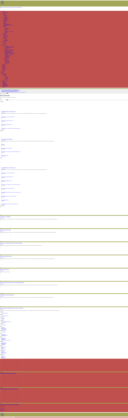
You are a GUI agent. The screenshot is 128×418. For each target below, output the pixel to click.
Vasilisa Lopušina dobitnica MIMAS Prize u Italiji (6, 124)
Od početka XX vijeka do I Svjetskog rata (9, 54)
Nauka (2, 44)
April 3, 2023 (1, 309)
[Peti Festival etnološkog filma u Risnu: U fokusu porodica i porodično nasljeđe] (2, 202)
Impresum (2, 3)
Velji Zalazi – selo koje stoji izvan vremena (6, 256)
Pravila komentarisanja (5, 85)
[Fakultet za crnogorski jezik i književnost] (6, 321)
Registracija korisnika (5, 86)
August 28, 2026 (3, 117)
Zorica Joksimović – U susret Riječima (5, 216)
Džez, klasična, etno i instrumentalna (9, 31)
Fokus (0, 157)
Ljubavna (6, 77)
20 (2, 409)
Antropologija (4, 64)
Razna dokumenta (7, 60)
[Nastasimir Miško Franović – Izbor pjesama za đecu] (6, 110)
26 (1, 410)
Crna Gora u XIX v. (6, 50)
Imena (3, 70)
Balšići (6, 48)
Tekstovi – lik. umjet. (6, 23)
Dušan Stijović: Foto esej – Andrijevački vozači (8, 373)
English (2, 1)
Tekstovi (5, 43)
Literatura (5, 14)
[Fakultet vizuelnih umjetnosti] (2, 356)
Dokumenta (5, 58)
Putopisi (6, 79)
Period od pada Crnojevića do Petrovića (9, 49)
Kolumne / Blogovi (6, 18)
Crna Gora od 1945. (7, 57)
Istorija (3, 45)
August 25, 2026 (3, 204)
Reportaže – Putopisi (5, 67)
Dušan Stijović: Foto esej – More (4, 155)
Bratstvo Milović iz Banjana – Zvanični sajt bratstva (6, 148)
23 (4, 409)
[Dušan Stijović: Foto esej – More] (2, 154)
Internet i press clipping (5, 84)
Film (4, 34)
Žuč (5, 38)
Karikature (5, 37)
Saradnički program (5, 82)
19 (1, 409)
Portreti (6, 63)
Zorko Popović (4, 73)
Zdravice (6, 19)
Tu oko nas (6, 78)
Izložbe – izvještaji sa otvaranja (7, 24)
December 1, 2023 (2, 270)
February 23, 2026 (2, 257)
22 (3, 409)
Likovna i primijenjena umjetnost (6, 20)
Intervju (5, 17)
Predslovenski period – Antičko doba (9, 46)
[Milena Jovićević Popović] (3, 357)
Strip (3, 41)
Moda (3, 42)
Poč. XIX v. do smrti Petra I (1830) (9, 51)
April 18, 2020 (1, 244)
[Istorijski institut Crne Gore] (3, 335)
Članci (4, 27)
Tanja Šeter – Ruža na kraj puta (4, 269)
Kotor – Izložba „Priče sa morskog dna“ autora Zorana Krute (7, 188)
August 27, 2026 (3, 196)
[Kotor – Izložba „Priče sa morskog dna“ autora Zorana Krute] (2, 187)
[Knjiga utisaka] (2, 143)
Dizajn (4, 22)
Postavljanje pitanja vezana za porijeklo (6, 139)
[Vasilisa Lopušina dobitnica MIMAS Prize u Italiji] (2, 123)
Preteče (5, 35)
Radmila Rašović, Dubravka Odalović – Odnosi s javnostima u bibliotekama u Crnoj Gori (10, 151)
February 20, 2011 (2, 296)
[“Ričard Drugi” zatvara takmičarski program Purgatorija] (2, 119)
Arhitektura (4, 11)
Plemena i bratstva (7, 61)
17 (0, 409)
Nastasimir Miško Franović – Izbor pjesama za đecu (8, 111)
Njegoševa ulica (4, 69)
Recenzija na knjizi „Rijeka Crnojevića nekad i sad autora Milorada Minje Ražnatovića (12, 282)
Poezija (6, 16)
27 (2, 410)
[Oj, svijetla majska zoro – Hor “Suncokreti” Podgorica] (11, 402)
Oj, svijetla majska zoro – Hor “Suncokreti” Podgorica (9, 404)
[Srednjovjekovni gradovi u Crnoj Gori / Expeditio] (5, 315)
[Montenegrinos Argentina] (3, 328)
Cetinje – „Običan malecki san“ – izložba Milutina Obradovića (7, 116)
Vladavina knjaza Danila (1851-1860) (9, 52)
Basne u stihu (6, 76)
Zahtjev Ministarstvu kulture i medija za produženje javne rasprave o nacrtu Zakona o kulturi (11, 192)
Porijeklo (4, 71)
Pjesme (5, 29)
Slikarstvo (5, 21)
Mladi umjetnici (5, 25)
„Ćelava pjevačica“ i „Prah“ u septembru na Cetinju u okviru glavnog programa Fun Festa (10, 128)
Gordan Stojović (4, 74)
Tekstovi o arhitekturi (6, 12)
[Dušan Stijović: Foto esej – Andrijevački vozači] (11, 371)
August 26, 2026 (3, 200)
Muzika (3, 26)
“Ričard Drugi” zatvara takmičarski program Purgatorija (7, 120)
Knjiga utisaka (2, 2)
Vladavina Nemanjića (7, 47)
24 (0, 410)
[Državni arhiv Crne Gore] (3, 334)
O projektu (4, 81)
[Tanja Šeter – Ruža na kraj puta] (5, 267)
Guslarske (6, 32)
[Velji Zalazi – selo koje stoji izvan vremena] (5, 254)
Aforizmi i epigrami (6, 36)
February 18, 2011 (3, 140)
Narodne (6, 30)
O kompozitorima (7, 28)
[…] (41, 245)
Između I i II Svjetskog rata (8, 55)
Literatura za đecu (6, 15)
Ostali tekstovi (6, 80)
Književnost (4, 13)
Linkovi (3, 87)
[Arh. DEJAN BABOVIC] (2, 318)
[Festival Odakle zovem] (3, 339)
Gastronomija (4, 66)
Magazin (2, 72)
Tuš (5, 39)
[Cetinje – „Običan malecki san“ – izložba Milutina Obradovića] (2, 115)
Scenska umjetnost (5, 33)
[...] (46, 113)
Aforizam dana (5, 40)
